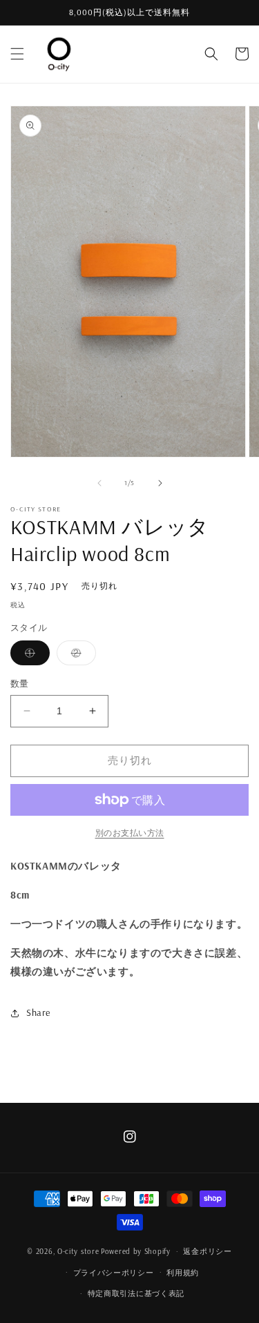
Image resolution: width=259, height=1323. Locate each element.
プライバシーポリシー (113, 1272)
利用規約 (182, 1272)
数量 (19, 683)
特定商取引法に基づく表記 (136, 1293)
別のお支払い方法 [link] (129, 832)
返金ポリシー (207, 1251)
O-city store (78, 1251)
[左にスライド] (99, 483)
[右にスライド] (160, 483)
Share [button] (38, 1012)
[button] (17, 54)
